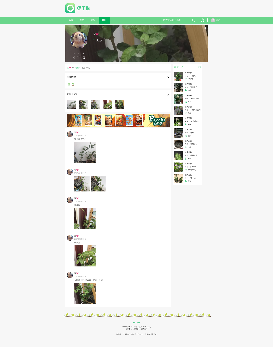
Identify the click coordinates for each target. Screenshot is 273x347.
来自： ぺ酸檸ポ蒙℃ (192, 110)
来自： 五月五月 (191, 87)
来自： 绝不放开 (191, 155)
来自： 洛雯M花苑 (192, 99)
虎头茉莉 (188, 73)
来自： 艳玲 (189, 133)
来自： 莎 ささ (190, 178)
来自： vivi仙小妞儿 (192, 121)
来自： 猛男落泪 (191, 144)
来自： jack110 (190, 167)
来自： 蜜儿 (191, 76)
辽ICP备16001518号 (140, 329)
